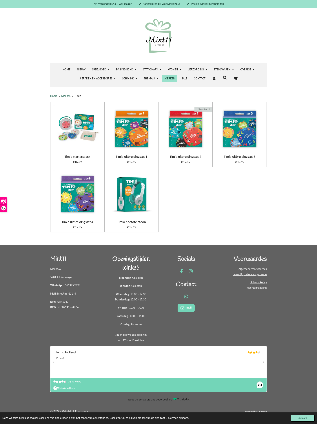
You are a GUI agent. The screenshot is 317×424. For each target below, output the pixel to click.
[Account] (214, 78)
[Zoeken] (224, 78)
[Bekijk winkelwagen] (235, 78)
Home (53, 96)
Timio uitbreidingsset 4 (77, 222)
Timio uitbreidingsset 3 (239, 157)
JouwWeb (262, 411)
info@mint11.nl (66, 293)
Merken (65, 96)
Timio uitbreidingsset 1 (131, 157)
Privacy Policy (258, 282)
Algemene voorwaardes (252, 269)
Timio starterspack (77, 157)
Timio (77, 96)
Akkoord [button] (302, 418)
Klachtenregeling (257, 287)
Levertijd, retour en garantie (250, 274)
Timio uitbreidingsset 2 (185, 157)
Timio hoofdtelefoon (131, 222)
